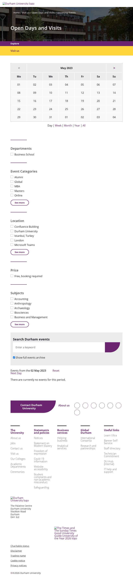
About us (64, 405)
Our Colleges (18, 459)
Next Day (16, 373)
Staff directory (112, 448)
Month (68, 125)
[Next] (114, 68)
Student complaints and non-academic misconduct (43, 478)
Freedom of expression (40, 452)
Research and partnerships (88, 447)
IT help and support (110, 470)
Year (77, 125)
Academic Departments (18, 465)
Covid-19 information (40, 460)
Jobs (13, 443)
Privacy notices (19, 565)
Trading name (18, 555)
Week (58, 125)
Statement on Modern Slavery (43, 444)
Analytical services (62, 447)
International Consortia (88, 439)
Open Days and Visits (43, 12)
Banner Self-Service (111, 442)
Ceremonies (17, 472)
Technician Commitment (111, 455)
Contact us (17, 448)
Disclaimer (16, 550)
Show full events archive (30, 357)
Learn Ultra (110, 435)
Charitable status (20, 545)
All (84, 125)
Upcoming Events (66, 12)
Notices (38, 438)
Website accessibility (41, 468)
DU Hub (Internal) (109, 463)
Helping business (62, 439)
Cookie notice (18, 560)
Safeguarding (41, 487)
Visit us (26, 12)
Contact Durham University (31, 406)
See (20, 202)
